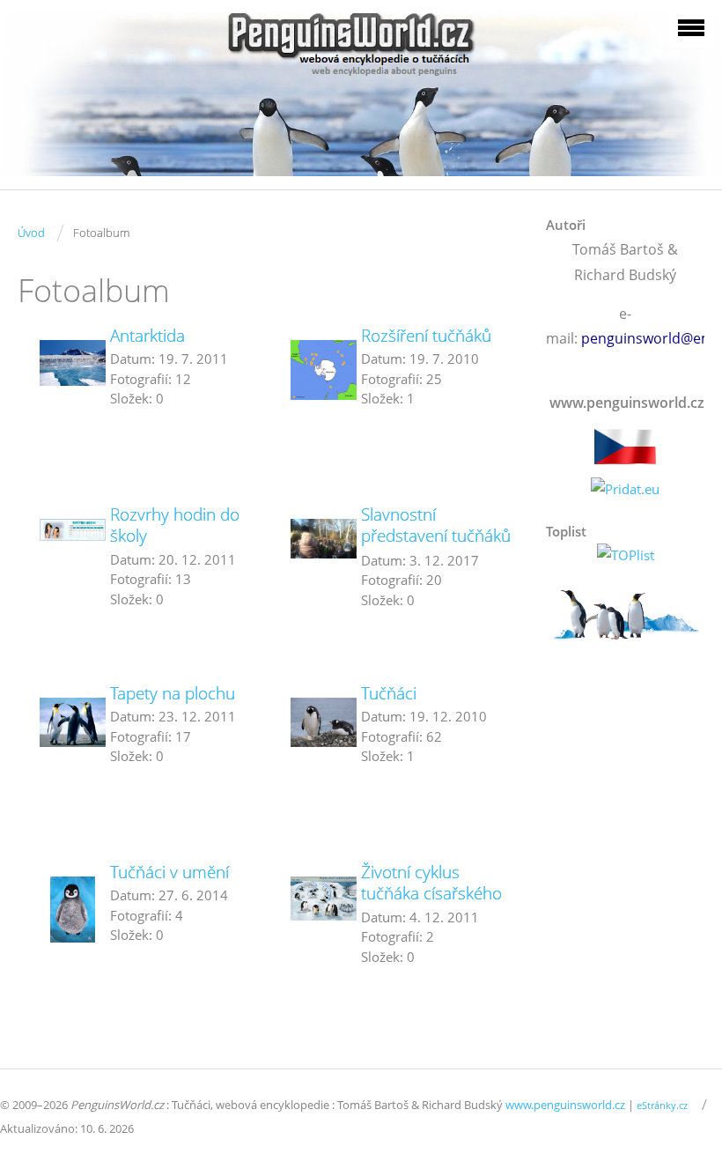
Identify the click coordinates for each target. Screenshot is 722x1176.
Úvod (31, 232)
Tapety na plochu (172, 693)
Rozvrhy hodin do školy (174, 525)
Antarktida (147, 335)
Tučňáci (388, 693)
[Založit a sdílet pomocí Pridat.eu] (625, 489)
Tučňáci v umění (169, 872)
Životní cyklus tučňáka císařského (431, 883)
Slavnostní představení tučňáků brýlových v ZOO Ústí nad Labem (439, 546)
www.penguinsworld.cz (565, 1105)
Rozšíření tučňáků (426, 335)
